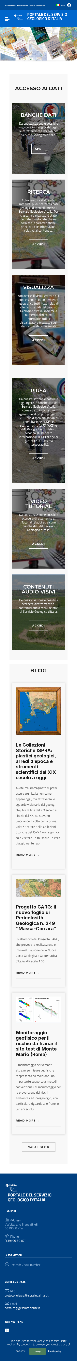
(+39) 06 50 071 (15, 1241)
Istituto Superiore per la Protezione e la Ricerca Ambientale (25, 5)
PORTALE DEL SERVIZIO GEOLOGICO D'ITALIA (30, 1197)
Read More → (27, 855)
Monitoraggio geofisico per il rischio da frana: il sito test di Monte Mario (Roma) (36, 1043)
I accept (37, 1351)
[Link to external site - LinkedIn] (7, 1330)
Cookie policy (54, 1351)
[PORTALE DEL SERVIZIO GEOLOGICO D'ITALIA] (18, 17)
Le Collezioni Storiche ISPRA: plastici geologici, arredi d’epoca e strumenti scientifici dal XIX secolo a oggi (36, 761)
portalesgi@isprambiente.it (22, 1308)
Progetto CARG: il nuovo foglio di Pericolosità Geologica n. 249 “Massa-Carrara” (36, 917)
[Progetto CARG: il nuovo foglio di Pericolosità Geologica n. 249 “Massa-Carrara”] (38, 887)
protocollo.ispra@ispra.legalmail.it (27, 1295)
